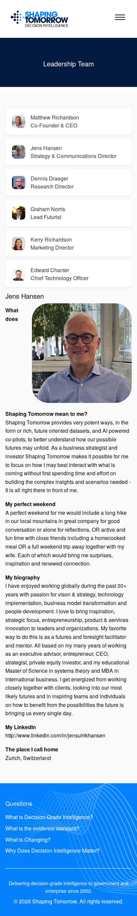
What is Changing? (28, 839)
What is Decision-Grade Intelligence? (49, 817)
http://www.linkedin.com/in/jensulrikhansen (55, 735)
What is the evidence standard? (42, 828)
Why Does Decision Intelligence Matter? (52, 850)
